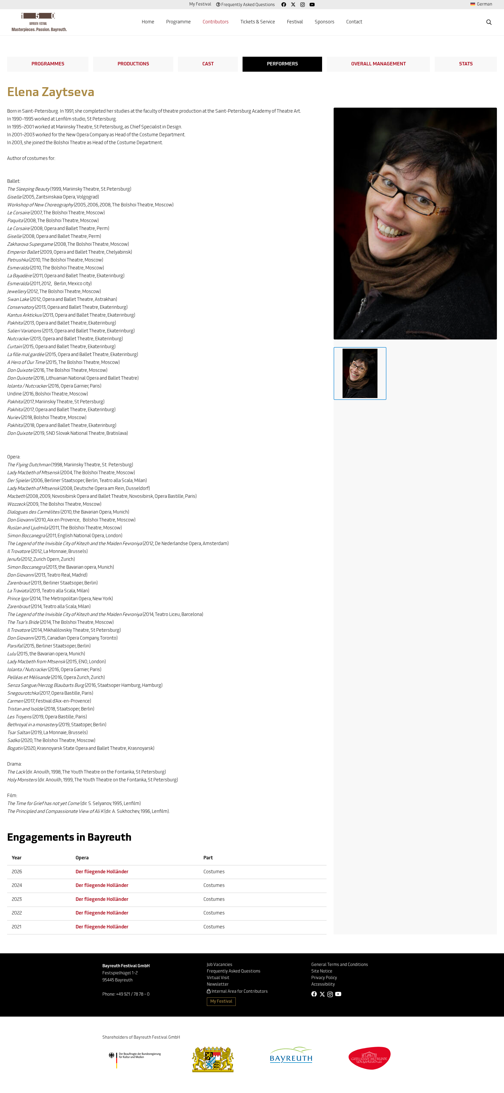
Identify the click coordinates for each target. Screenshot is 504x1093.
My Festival (200, 4)
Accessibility (323, 984)
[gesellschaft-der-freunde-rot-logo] (370, 1058)
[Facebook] (283, 4)
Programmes (48, 64)
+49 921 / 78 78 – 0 (133, 994)
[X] (293, 4)
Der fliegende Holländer (102, 872)
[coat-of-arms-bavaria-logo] (213, 1059)
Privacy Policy (324, 978)
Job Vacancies (219, 965)
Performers (282, 64)
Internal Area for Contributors (240, 992)
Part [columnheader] (208, 858)
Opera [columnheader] (82, 858)
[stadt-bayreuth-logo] (291, 1055)
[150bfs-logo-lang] (39, 22)
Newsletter (218, 984)
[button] (489, 22)
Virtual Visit (218, 978)
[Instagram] (302, 4)
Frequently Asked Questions (248, 5)
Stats (466, 64)
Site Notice (321, 971)
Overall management (378, 64)
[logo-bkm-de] (134, 1060)
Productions (133, 64)
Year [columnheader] (17, 858)
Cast (208, 64)
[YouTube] (312, 4)
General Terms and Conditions (339, 965)
